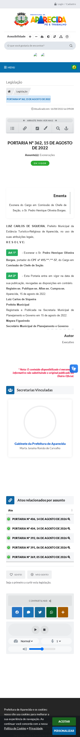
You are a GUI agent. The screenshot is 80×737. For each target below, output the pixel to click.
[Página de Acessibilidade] (67, 36)
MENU (11, 67)
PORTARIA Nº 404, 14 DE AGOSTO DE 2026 (39, 528)
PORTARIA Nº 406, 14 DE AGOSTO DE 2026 (39, 519)
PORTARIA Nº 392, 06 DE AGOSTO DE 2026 (39, 538)
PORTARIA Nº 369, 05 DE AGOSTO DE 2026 (39, 557)
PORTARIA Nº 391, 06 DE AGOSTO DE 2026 (39, 547)
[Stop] (44, 630)
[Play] (36, 630)
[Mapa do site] (61, 36)
